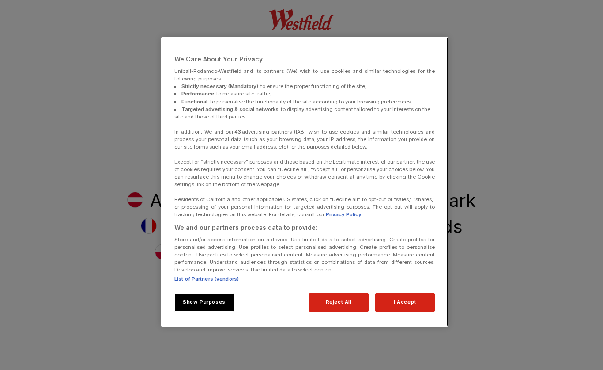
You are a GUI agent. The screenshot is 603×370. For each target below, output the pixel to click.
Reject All (339, 302)
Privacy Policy (343, 214)
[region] (304, 182)
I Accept (405, 302)
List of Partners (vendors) (206, 279)
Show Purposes (204, 302)
